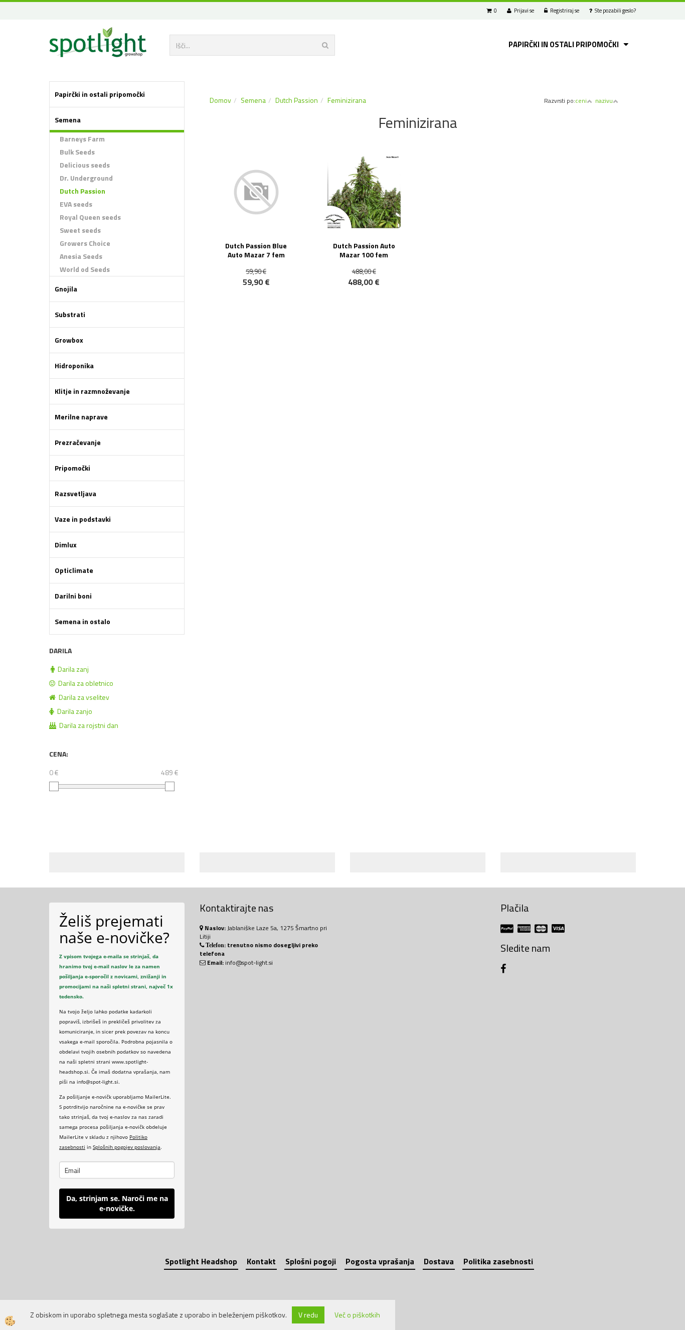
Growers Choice (85, 243)
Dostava (439, 1261)
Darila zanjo (73, 711)
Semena (253, 100)
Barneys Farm (82, 138)
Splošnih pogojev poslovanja (126, 1146)
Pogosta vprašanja (380, 1261)
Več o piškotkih (357, 1315)
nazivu (604, 100)
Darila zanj (72, 669)
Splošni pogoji (310, 1261)
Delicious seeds (85, 165)
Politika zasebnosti (498, 1261)
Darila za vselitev (82, 697)
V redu (308, 1314)
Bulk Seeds (77, 151)
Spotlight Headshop (201, 1261)
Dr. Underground (86, 178)
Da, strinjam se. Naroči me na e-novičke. (117, 1203)
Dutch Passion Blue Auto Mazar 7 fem (256, 250)
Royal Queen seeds (90, 217)
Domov (220, 100)
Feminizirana (346, 100)
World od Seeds (85, 269)
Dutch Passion (82, 191)
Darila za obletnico (84, 683)
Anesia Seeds (81, 256)
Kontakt (261, 1261)
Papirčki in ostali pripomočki (563, 44)
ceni (581, 100)
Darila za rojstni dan (87, 725)
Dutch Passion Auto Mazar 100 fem (364, 250)
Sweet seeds (80, 230)
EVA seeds (76, 204)
